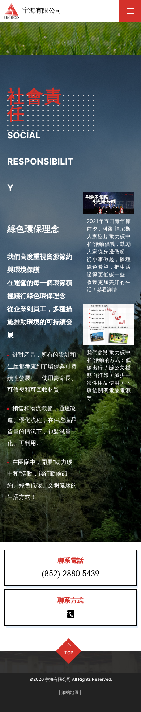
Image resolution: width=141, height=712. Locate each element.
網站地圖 (70, 692)
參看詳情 (107, 289)
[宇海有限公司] (130, 11)
